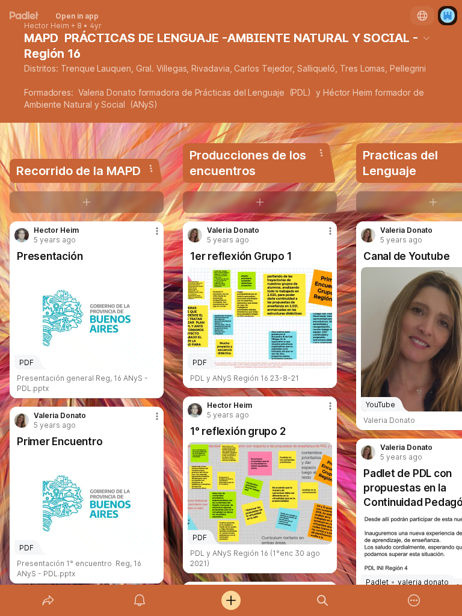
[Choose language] (422, 15)
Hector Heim (46, 26)
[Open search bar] (322, 600)
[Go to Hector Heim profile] (21, 235)
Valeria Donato (60, 415)
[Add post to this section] (87, 202)
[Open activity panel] (140, 600)
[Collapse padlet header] (426, 38)
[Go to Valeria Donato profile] (21, 420)
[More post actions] (149, 235)
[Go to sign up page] (447, 15)
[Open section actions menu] (151, 168)
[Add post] (231, 600)
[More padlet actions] (414, 600)
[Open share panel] (48, 600)
